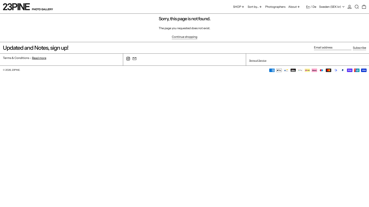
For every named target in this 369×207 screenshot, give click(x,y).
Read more (39, 58)
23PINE (16, 69)
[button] (357, 7)
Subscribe (359, 47)
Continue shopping (184, 37)
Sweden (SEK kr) (330, 6)
